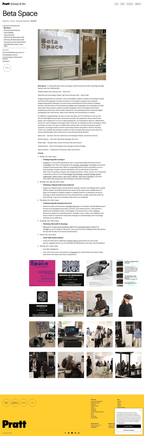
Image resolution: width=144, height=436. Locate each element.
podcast (52, 243)
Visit (32, 402)
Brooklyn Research (72, 206)
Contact (23, 402)
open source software (70, 176)
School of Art (17, 3)
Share (7, 67)
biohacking (84, 165)
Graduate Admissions (95, 402)
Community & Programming (23, 20)
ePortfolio (119, 401)
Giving (92, 414)
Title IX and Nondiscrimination (97, 411)
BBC (47, 229)
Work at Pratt (93, 416)
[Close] (141, 410)
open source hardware (86, 176)
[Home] (14, 424)
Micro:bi (46, 227)
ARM (71, 227)
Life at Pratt (93, 408)
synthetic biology (89, 174)
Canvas (118, 402)
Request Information (14, 402)
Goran (45, 188)
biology (69, 174)
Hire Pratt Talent (94, 417)
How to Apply (6, 402)
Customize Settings (129, 430)
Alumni (92, 413)
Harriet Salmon (73, 241)
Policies (119, 405)
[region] (129, 421)
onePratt (119, 404)
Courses (92, 407)
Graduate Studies (94, 405)
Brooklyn (48, 165)
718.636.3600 (94, 427)
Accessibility (93, 410)
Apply (122, 4)
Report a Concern (121, 407)
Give (116, 4)
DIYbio (94, 165)
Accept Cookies (128, 426)
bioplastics (74, 252)
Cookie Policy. (121, 422)
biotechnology (77, 174)
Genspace (46, 163)
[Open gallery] (72, 54)
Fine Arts (12, 20)
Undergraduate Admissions (97, 401)
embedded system (84, 227)
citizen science (57, 176)
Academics (93, 404)
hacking (76, 165)
